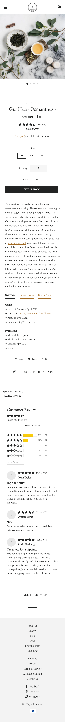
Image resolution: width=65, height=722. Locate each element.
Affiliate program (32, 673)
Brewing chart (32, 645)
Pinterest (34, 691)
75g (43, 156)
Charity (32, 630)
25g (21, 156)
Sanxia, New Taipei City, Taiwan (34, 313)
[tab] (10, 296)
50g (32, 156)
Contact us (32, 678)
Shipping (20, 136)
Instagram (34, 696)
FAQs (32, 640)
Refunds (32, 658)
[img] (26, 473)
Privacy (33, 663)
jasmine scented (17, 242)
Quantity (22, 168)
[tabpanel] (32, 324)
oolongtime (37, 704)
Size (32, 148)
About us (32, 625)
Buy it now (32, 189)
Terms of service (33, 668)
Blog (32, 635)
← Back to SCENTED (32, 595)
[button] (27, 124)
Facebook (34, 686)
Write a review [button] (32, 424)
